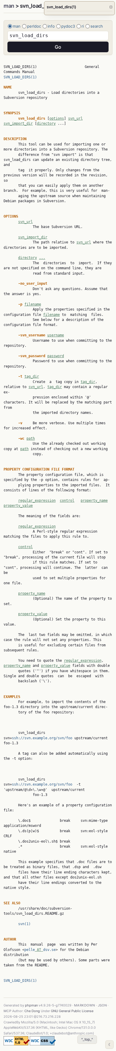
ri (82, 26)
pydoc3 (68, 26)
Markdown (84, 1005)
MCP (7, 1011)
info (51, 26)
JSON (102, 1005)
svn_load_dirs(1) (79, 6)
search (96, 26)
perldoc (34, 26)
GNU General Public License (72, 1011)
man (9, 6)
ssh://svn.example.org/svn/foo (42, 738)
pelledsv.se (40, 950)
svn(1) (24, 924)
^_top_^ (87, 1039)
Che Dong (32, 1011)
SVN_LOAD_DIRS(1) (20, 77)
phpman (31, 1005)
